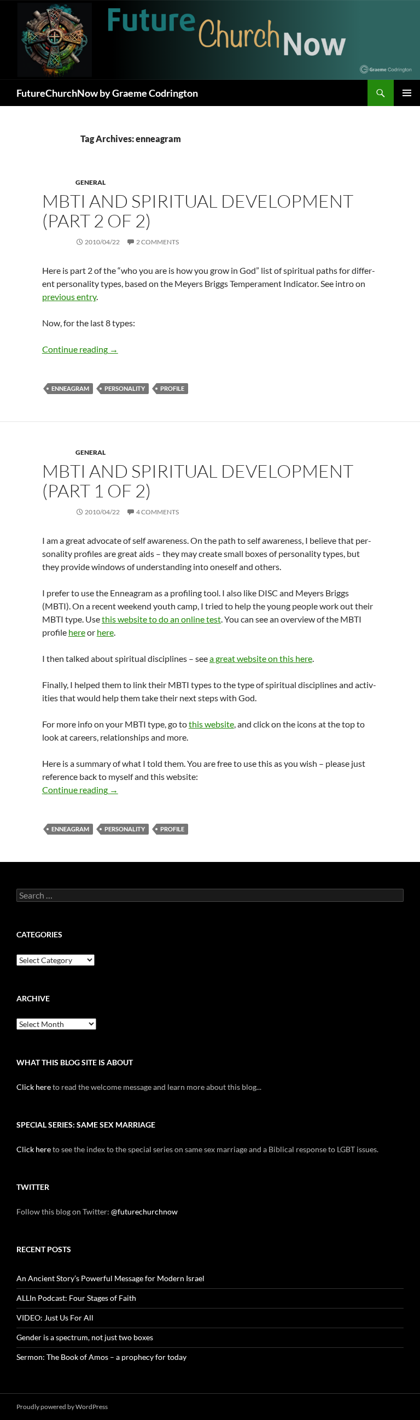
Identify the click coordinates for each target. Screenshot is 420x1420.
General (90, 182)
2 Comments (157, 242)
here (76, 632)
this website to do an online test (161, 619)
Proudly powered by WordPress (62, 1407)
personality (124, 388)
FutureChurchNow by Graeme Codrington (107, 93)
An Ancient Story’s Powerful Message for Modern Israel (110, 1278)
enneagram (70, 388)
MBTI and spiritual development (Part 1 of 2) (197, 481)
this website (211, 724)
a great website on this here (260, 658)
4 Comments (157, 512)
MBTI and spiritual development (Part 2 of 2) (197, 211)
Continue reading (80, 349)
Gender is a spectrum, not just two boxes (84, 1337)
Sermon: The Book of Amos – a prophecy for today (101, 1357)
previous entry (69, 296)
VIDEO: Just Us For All (55, 1317)
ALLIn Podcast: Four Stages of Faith (76, 1297)
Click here (33, 1087)
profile (172, 388)
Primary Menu (407, 93)
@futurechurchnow (144, 1211)
